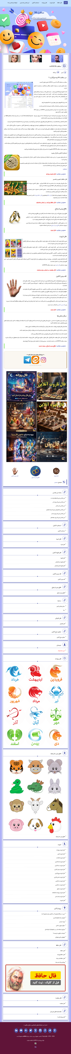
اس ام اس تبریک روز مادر (59, 502)
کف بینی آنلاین (61, 304)
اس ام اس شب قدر (60, 505)
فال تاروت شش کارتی (59, 877)
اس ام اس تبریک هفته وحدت (58, 498)
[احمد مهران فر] (57, 59)
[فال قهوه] (52, 417)
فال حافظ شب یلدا (60, 958)
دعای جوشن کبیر (60, 606)
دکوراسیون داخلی (60, 925)
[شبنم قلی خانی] (15, 59)
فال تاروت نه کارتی (60, 881)
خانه (66, 2)
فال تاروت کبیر (61, 854)
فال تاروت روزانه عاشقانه (58, 892)
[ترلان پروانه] (36, 59)
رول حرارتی (62, 921)
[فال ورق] (21, 447)
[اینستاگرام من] (40, 1030)
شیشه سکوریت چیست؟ (59, 933)
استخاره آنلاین (35, 2)
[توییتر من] (31, 1030)
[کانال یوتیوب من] (21, 1030)
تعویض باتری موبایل (60, 937)
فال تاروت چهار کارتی (59, 869)
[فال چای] (52, 447)
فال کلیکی (62, 623)
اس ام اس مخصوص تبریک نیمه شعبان (55, 509)
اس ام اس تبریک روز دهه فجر (57, 517)
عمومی (56, 482)
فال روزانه (44, 2)
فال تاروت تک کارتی (60, 861)
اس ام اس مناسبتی (24, 2)
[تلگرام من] (50, 1030)
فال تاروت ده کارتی (60, 885)
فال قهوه (63, 558)
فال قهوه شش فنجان (60, 565)
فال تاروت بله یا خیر (60, 896)
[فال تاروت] (52, 386)
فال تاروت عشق (61, 888)
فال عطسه (62, 1003)
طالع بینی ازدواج (55, 225)
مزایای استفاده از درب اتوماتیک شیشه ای (55, 929)
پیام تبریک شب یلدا (60, 962)
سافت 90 (39, 12)
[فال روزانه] (21, 386)
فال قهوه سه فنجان (60, 561)
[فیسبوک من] (45, 1030)
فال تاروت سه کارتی (60, 865)
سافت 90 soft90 (55, 66)
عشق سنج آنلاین (61, 637)
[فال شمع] (21, 417)
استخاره (65, 169)
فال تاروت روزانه (60, 850)
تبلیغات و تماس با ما (12, 2)
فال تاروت (52, 2)
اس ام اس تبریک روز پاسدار (58, 513)
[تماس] (35, 1030)
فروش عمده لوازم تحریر (59, 917)
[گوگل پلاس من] (26, 1030)
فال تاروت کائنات (60, 857)
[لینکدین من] (16, 1030)
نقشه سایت (30, 1040)
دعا (64, 610)
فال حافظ (59, 2)
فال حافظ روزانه (38, 195)
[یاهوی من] (55, 1030)
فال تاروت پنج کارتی (60, 873)
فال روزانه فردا (61, 1017)
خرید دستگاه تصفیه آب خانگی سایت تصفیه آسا (53, 913)
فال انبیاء (62, 544)
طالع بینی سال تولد (60, 836)
